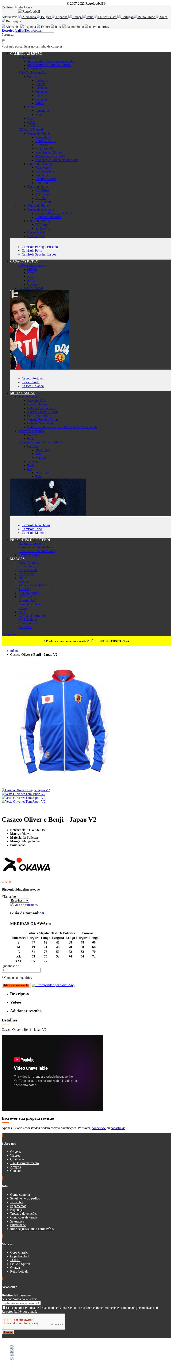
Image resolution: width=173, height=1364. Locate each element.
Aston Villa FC (45, 141)
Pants (30, 465)
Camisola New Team (36, 525)
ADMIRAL (27, 596)
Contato (15, 1170)
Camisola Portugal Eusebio (40, 247)
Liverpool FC (44, 148)
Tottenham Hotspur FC (50, 156)
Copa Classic (27, 566)
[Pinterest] (8, 1336)
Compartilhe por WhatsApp (54, 985)
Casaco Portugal (32, 378)
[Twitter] (4, 1336)
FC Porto (41, 224)
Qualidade (17, 1159)
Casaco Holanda (33, 386)
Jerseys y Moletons (31, 431)
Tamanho (9, 896)
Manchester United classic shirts (56, 160)
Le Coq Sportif (37, 415)
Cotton (23, 608)
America (32, 107)
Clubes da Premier (39, 133)
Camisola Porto (32, 250)
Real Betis (42, 183)
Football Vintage (30, 604)
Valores (15, 1155)
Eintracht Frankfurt (48, 217)
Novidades (34, 69)
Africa (31, 122)
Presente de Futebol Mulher (37, 551)
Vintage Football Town (42, 412)
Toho (38, 454)
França (77, 17)
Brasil (39, 114)
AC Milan (42, 190)
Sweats (31, 435)
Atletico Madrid (46, 179)
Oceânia (32, 126)
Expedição (17, 1210)
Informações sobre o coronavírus (32, 1229)
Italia (38, 95)
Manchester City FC (48, 152)
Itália (90, 17)
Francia (40, 84)
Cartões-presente (30, 543)
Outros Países (107, 17)
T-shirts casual (28, 396)
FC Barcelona (44, 171)
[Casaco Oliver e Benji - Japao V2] (26, 790)
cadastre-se (118, 1128)
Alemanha (29, 17)
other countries (98, 27)
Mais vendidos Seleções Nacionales (50, 61)
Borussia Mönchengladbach (54, 213)
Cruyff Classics (37, 404)
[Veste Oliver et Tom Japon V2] (23, 794)
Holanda (41, 91)
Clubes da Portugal (39, 221)
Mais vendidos (28, 57)
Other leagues (36, 236)
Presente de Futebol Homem (37, 547)
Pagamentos (18, 1206)
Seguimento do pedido (25, 1198)
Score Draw (27, 574)
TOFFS (24, 589)
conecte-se (99, 1128)
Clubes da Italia (37, 186)
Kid (29, 469)
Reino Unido (146, 17)
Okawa (23, 577)
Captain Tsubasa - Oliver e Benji (40, 442)
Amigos (15, 1167)
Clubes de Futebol (31, 129)
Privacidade (18, 1225)
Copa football (36, 400)
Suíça (163, 17)
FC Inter (41, 198)
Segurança (17, 1221)
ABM (22, 612)
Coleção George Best (41, 408)
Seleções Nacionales (32, 72)
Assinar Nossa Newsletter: (19, 1299)
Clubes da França (38, 205)
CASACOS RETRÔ (24, 261)
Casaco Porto (30, 382)
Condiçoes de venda (23, 1217)
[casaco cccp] (39, 367)
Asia (30, 118)
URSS (39, 103)
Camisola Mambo (33, 532)
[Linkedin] (7, 1336)
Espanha (61, 17)
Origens (15, 1151)
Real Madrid (43, 167)
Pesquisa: (8, 34)
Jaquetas (32, 461)
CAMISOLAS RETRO (26, 53)
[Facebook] (2, 1336)
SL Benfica (42, 228)
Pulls (30, 438)
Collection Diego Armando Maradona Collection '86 (62, 427)
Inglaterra (41, 80)
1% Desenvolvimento (24, 1163)
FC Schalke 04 (28, 619)
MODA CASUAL (22, 393)
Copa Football (19, 1256)
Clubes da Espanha (40, 164)
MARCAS (17, 558)
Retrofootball (27, 600)
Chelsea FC (43, 145)
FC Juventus (43, 202)
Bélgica (46, 17)
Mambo (40, 457)
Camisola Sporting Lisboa (39, 254)
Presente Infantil (29, 555)
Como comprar (20, 1194)
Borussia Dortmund (32, 615)
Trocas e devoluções (23, 1213)
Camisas (32, 446)
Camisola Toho (32, 529)
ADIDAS (25, 627)
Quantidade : (10, 966)
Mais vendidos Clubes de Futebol (49, 65)
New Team (42, 450)
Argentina (42, 110)
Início (14, 651)
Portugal (127, 17)
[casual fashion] (48, 514)
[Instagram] (6, 1336)
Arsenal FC (43, 137)
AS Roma (42, 194)
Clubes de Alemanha (41, 209)
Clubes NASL (36, 232)
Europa (32, 76)
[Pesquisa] (3, 40)
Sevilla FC (42, 175)
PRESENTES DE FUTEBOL (30, 539)
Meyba (23, 581)
